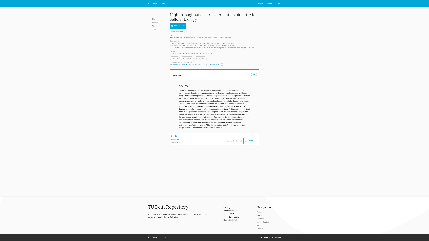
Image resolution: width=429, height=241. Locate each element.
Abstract (155, 26)
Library (164, 3)
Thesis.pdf (175, 140)
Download (251, 140)
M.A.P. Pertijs (175, 48)
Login (277, 3)
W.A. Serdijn (174, 45)
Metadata (155, 23)
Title (153, 19)
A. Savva (173, 43)
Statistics (260, 219)
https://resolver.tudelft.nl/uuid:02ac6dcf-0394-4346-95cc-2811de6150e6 (195, 65)
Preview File (178, 25)
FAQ (258, 225)
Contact (260, 229)
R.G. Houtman (175, 37)
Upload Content (263, 222)
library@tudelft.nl (230, 220)
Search (259, 215)
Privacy (278, 237)
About (259, 212)
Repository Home (265, 3)
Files (154, 30)
